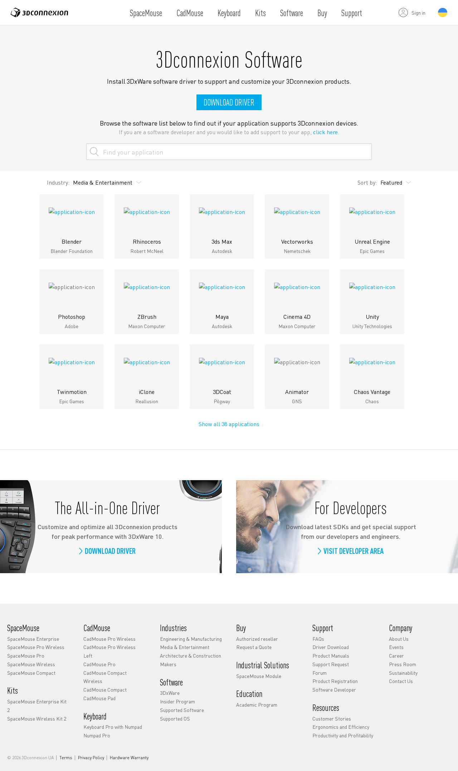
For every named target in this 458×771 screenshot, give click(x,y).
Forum (319, 672)
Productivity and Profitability (342, 735)
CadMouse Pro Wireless (109, 638)
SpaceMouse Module (258, 676)
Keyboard (229, 12)
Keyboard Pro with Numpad (112, 726)
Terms (65, 757)
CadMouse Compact (105, 689)
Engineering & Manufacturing (191, 638)
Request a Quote (254, 647)
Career (396, 655)
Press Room (402, 664)
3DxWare (170, 692)
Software (291, 12)
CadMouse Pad (99, 698)
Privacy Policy (91, 757)
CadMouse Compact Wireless (105, 676)
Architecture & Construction (190, 655)
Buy (322, 12)
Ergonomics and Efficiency (340, 726)
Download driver (229, 102)
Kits (260, 12)
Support (351, 12)
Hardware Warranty (129, 757)
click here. (326, 132)
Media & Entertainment (184, 647)
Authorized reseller (257, 638)
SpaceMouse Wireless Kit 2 (36, 718)
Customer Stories (331, 718)
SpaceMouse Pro (25, 655)
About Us (399, 638)
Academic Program (256, 704)
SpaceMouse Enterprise (33, 638)
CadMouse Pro (99, 664)
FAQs (318, 638)
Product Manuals (330, 655)
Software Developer (334, 689)
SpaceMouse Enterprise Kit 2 (37, 705)
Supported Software (182, 710)
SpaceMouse (146, 12)
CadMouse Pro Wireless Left (109, 651)
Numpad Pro (96, 735)
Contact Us (401, 681)
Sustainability (403, 672)
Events (396, 647)
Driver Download (330, 647)
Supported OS (175, 718)
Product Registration (335, 681)
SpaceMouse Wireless (31, 664)
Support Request (330, 664)
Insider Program (177, 701)
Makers (168, 664)
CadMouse (189, 12)
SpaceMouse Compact (31, 672)
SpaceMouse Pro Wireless (35, 647)
